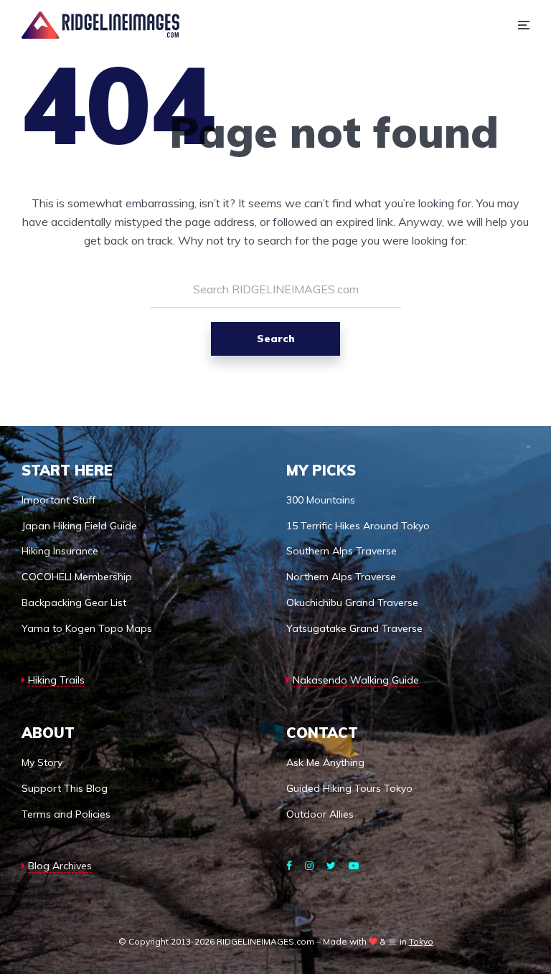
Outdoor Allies (320, 814)
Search (276, 338)
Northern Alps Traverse (341, 576)
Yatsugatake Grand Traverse (354, 628)
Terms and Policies (66, 814)
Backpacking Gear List (74, 602)
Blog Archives (60, 865)
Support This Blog (65, 788)
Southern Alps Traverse (341, 550)
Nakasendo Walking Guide (356, 679)
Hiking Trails (56, 679)
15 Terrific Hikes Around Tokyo (358, 525)
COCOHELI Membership (77, 576)
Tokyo (421, 941)
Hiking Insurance (60, 550)
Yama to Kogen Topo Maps (87, 628)
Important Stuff (58, 499)
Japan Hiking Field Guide (79, 525)
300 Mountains (320, 499)
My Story (42, 762)
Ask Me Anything (325, 762)
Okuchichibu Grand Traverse (352, 602)
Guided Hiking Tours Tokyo (349, 788)
